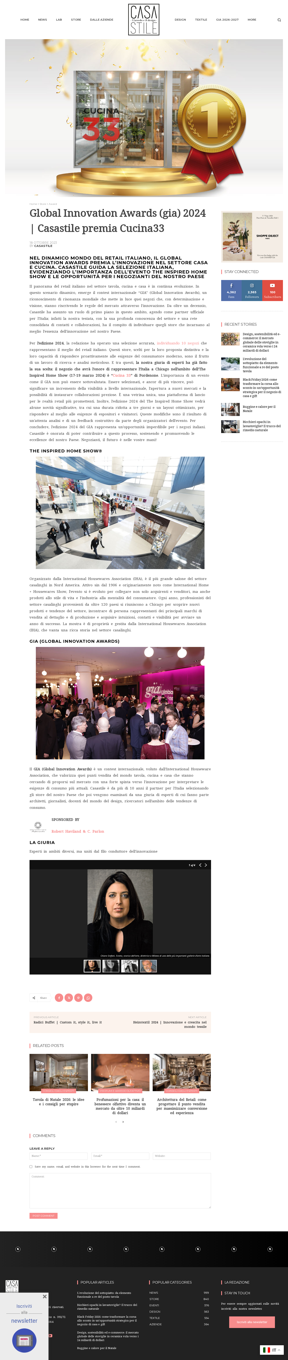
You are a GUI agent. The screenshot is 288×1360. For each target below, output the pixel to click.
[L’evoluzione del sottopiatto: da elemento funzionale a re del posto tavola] (230, 364)
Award (53, 203)
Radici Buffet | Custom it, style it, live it (68, 1022)
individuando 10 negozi (178, 343)
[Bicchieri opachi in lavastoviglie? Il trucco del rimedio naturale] (230, 426)
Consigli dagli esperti (58, 1090)
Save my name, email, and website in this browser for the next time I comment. (87, 1166)
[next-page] (122, 1122)
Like (231, 281)
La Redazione (237, 1282)
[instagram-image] (18, 1249)
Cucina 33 (122, 375)
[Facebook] (59, 997)
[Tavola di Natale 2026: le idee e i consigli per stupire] (59, 1072)
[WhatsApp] (88, 997)
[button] (279, 20)
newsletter (24, 1320)
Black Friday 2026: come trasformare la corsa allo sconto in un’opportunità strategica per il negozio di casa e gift (262, 388)
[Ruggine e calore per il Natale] (230, 409)
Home (33, 203)
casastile (43, 245)
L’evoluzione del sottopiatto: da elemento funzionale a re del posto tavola (261, 365)
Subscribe (273, 281)
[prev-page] (116, 1122)
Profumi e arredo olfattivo (120, 1090)
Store (43, 203)
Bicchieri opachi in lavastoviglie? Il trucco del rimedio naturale (262, 426)
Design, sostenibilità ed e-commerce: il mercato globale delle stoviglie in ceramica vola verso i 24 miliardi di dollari (262, 342)
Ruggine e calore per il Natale (259, 409)
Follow (252, 281)
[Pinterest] (78, 997)
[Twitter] (69, 997)
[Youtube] (50, 1336)
